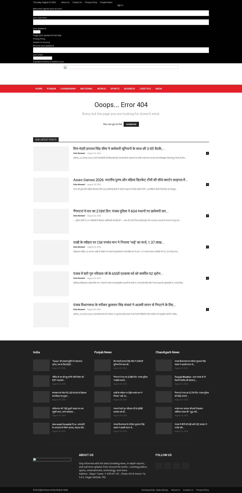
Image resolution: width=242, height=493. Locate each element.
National (86, 88)
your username (40, 17)
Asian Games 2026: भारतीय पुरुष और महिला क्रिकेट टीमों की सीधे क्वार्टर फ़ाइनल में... (130, 180)
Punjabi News (106, 2)
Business (129, 88)
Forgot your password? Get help (47, 35)
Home (38, 88)
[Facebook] (190, 2)
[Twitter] (201, 2)
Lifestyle (145, 88)
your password (39, 28)
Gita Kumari (79, 153)
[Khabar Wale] (121, 74)
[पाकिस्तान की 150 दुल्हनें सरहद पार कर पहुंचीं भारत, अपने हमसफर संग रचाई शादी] (41, 412)
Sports (115, 88)
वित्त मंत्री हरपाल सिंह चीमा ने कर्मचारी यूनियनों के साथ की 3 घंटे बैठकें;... (119, 149)
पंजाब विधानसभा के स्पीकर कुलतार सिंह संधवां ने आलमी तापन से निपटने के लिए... (124, 305)
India (159, 88)
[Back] (118, 1)
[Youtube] (206, 2)
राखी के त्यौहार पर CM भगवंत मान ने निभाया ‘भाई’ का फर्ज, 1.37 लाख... (118, 242)
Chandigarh (68, 88)
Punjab (51, 88)
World (101, 88)
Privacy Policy (91, 2)
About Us (65, 2)
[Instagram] (195, 2)
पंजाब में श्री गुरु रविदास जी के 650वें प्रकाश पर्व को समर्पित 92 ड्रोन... (118, 274)
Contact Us (77, 2)
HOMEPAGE (131, 124)
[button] (205, 88)
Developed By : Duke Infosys (155, 490)
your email (38, 54)
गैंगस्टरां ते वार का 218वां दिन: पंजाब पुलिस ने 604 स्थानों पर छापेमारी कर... (121, 211)
